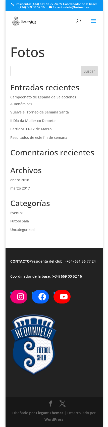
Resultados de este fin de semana (38, 137)
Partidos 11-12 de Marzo (30, 129)
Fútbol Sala (19, 221)
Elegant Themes (49, 412)
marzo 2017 (20, 188)
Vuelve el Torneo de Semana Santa (39, 112)
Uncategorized (22, 229)
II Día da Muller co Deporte (33, 120)
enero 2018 (19, 179)
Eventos (16, 212)
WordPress (53, 419)
